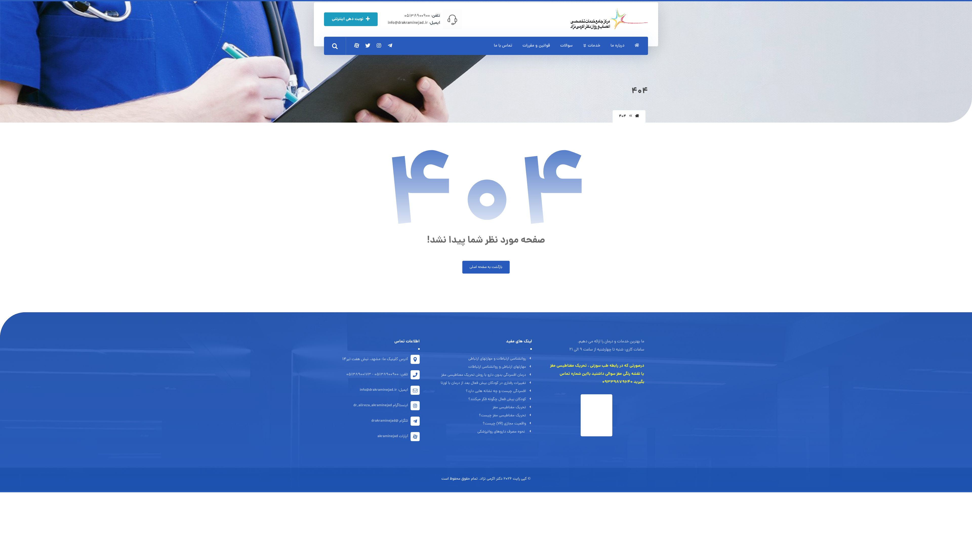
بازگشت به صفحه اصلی (486, 267)
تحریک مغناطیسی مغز (509, 408)
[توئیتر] (368, 46)
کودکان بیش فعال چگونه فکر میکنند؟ (497, 399)
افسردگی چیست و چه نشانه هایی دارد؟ (496, 391)
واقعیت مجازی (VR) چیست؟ (504, 424)
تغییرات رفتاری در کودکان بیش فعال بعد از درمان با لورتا (483, 383)
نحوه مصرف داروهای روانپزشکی (501, 432)
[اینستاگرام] (379, 46)
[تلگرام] (390, 46)
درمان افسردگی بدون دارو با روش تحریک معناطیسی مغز (483, 375)
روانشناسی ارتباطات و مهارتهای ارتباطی (497, 359)
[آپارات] (357, 46)
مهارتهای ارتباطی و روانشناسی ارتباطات (497, 367)
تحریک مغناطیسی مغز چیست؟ (502, 416)
